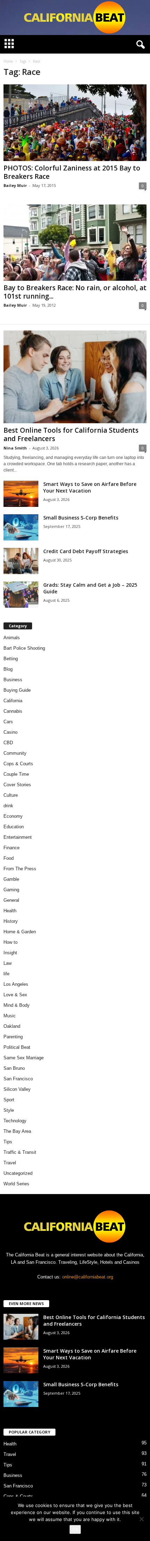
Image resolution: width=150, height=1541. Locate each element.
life (6, 973)
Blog (8, 669)
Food (8, 858)
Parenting (13, 1036)
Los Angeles (15, 984)
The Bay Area (17, 1131)
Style (8, 1110)
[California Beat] (75, 17)
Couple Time (16, 774)
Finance (11, 847)
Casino (10, 732)
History (10, 921)
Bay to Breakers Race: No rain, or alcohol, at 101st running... (75, 292)
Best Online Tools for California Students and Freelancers (70, 434)
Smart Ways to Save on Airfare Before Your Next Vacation (89, 487)
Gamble (11, 879)
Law (7, 963)
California (12, 700)
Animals (11, 637)
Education (13, 826)
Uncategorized (17, 1173)
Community (15, 753)
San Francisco (18, 1078)
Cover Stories (17, 784)
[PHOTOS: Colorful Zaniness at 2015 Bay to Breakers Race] (75, 122)
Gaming (11, 889)
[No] (141, 1518)
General (11, 900)
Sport (8, 1099)
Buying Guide (17, 690)
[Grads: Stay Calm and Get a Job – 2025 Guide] (20, 594)
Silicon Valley (17, 1089)
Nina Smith (15, 448)
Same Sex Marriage (23, 1057)
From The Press (19, 868)
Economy (13, 816)
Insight (10, 952)
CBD (8, 742)
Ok (75, 1529)
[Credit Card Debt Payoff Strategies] (20, 561)
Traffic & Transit (19, 1152)
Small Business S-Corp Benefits (81, 517)
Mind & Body (16, 1005)
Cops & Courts (18, 763)
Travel (9, 1162)
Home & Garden (19, 931)
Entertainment (17, 837)
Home (8, 61)
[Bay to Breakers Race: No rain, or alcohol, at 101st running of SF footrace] (75, 242)
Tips (7, 1141)
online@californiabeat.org (87, 1276)
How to (10, 942)
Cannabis (12, 711)
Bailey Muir (15, 185)
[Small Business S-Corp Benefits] (20, 527)
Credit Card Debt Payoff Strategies (85, 551)
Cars (8, 721)
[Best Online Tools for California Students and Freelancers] (75, 376)
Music (9, 1015)
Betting (10, 658)
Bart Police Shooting (24, 648)
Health (9, 910)
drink (8, 805)
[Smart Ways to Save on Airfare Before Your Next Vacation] (20, 494)
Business (12, 679)
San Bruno (14, 1068)
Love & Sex (15, 994)
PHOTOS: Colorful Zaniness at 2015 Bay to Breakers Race (71, 172)
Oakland (11, 1026)
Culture (10, 795)
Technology (15, 1120)
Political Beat (16, 1047)
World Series (16, 1183)
